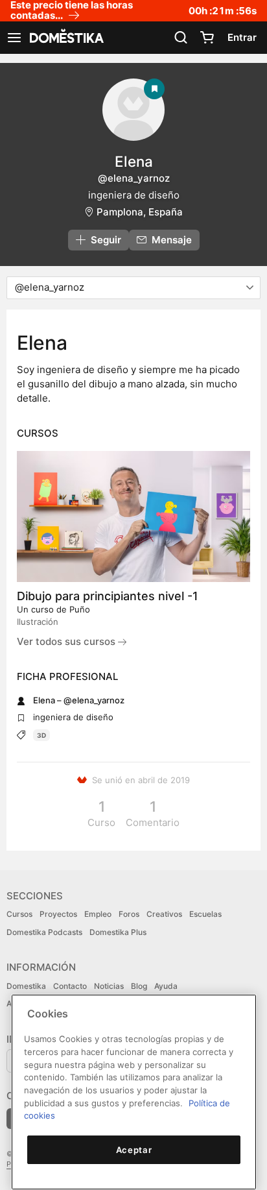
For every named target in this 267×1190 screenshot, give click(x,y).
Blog (139, 986)
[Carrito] (206, 37)
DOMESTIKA (65, 37)
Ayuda (166, 986)
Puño (79, 609)
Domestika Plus (117, 932)
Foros (129, 914)
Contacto (70, 986)
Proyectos (58, 914)
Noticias (109, 986)
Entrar (242, 37)
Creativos (164, 914)
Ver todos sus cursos (67, 641)
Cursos (19, 914)
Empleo (97, 914)
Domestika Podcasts (44, 932)
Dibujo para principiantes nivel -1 (107, 596)
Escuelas (205, 914)
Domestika (26, 986)
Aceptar (134, 1150)
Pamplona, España (140, 212)
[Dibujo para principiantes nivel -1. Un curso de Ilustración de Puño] (133, 516)
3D (41, 735)
